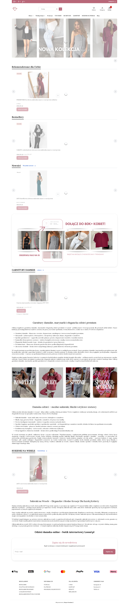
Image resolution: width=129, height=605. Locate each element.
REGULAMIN (22, 584)
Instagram (97, 584)
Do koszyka (21, 311)
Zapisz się (109, 551)
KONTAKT (72, 587)
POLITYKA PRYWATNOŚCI (26, 587)
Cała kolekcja (41, 451)
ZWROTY (111, 1)
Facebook (96, 587)
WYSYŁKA (47, 584)
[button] (60, 9)
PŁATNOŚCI (47, 587)
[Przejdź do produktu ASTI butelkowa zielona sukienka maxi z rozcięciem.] (38, 184)
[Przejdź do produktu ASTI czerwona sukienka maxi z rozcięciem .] (38, 469)
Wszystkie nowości (28, 165)
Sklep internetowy (64, 602)
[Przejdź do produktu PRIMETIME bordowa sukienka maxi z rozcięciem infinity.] (38, 85)
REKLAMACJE (72, 592)
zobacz (39, 270)
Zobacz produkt (22, 109)
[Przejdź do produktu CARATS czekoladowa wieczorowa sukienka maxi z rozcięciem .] (38, 135)
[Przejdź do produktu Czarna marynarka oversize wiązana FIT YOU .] (38, 288)
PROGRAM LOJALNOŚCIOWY (52, 589)
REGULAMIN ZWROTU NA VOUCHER (29, 594)
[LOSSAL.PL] (65, 240)
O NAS (70, 584)
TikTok (96, 589)
